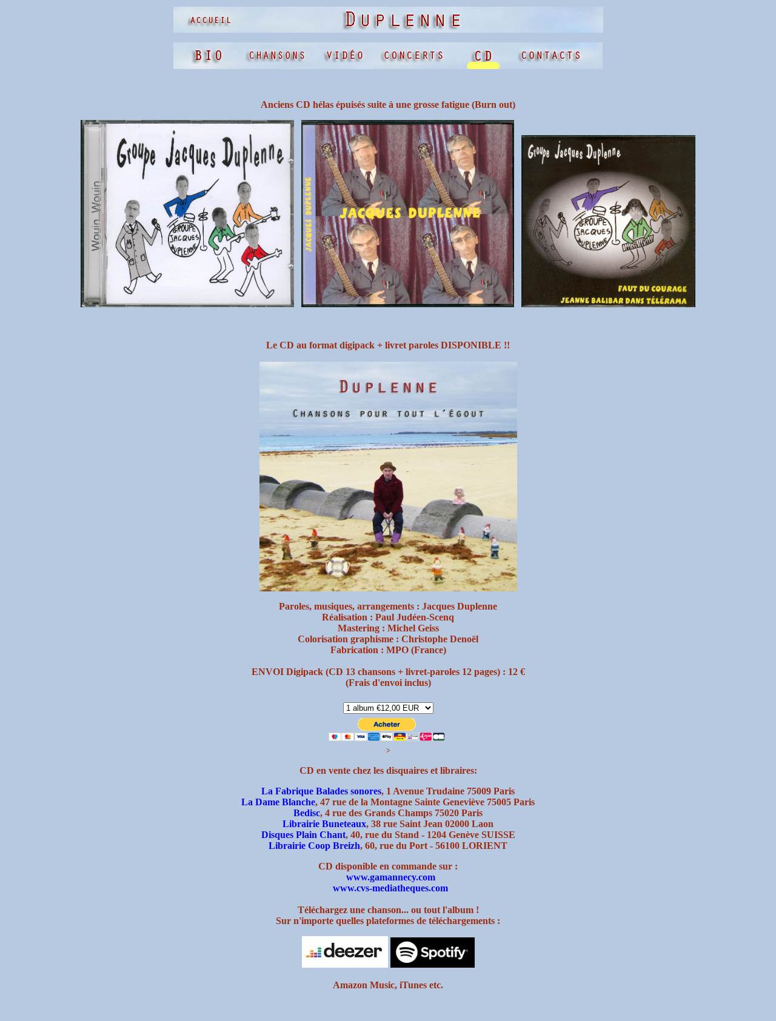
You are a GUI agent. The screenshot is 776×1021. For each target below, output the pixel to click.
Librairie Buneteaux (324, 824)
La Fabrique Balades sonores (321, 791)
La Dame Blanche (278, 802)
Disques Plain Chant (303, 835)
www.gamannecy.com (390, 877)
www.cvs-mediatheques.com (390, 888)
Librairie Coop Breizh (314, 845)
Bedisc (306, 813)
